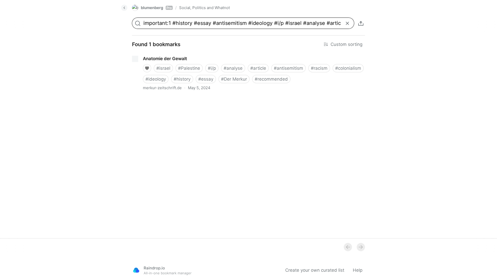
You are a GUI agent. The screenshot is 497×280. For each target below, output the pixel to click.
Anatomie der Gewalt (149, 54)
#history (182, 79)
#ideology (155, 79)
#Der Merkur (234, 79)
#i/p (212, 68)
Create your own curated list (314, 270)
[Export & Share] (361, 23)
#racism (319, 68)
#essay (205, 79)
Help (357, 270)
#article (258, 68)
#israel (163, 68)
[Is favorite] (147, 68)
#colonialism (348, 68)
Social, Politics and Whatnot (204, 7)
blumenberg (156, 7)
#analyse (233, 68)
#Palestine (189, 68)
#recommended (271, 79)
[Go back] (124, 8)
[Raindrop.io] (136, 270)
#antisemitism (288, 68)
